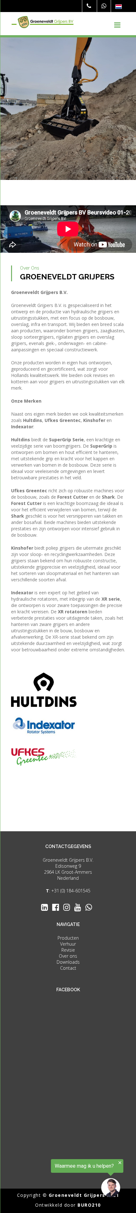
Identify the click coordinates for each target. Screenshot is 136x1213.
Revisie (68, 950)
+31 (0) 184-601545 (70, 891)
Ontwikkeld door (68, 1205)
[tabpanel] (68, 108)
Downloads (68, 962)
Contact (68, 968)
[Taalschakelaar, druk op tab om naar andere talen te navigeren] (118, 6)
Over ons (68, 956)
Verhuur (68, 944)
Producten (68, 938)
